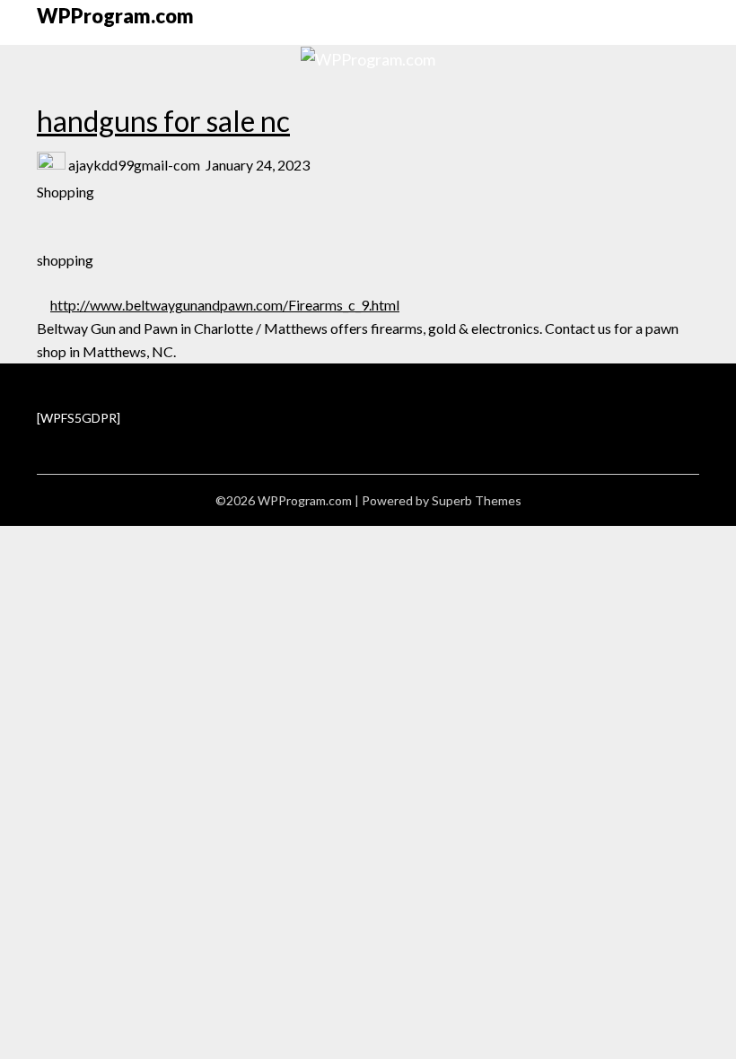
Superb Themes (476, 500)
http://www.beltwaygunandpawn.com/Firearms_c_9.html (224, 304)
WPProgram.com (115, 16)
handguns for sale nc (163, 120)
